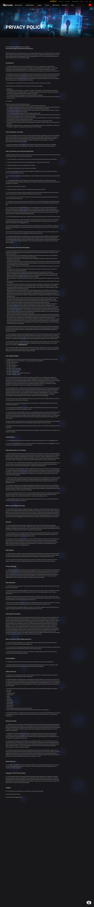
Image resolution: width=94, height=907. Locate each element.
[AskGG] (89, 902)
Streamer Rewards (75, 1)
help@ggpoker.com (22, 344)
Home (87, 1)
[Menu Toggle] (90, 1)
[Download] (89, 5)
